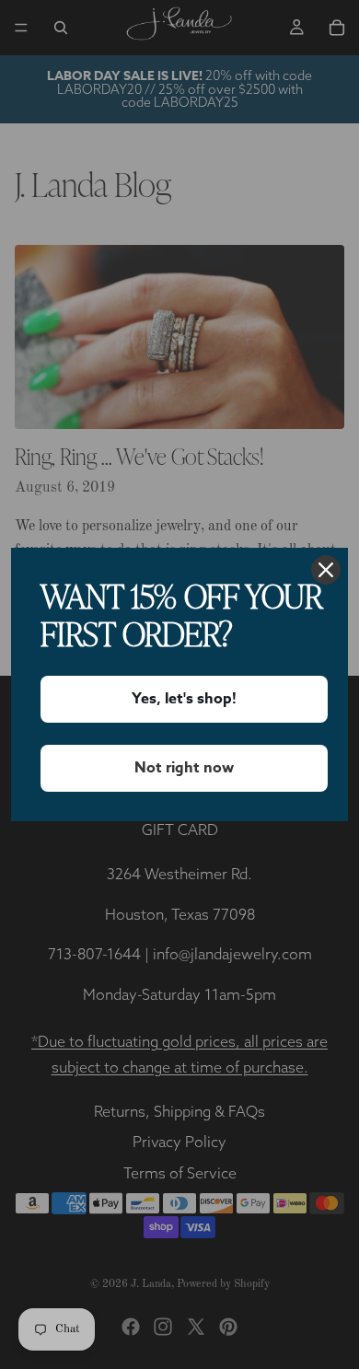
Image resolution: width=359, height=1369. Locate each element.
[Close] (326, 570)
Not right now (184, 768)
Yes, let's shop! (184, 699)
